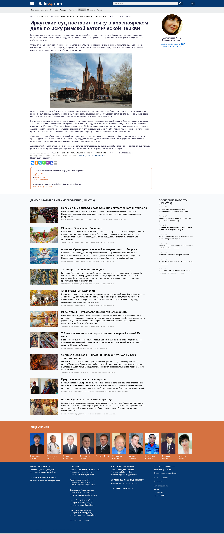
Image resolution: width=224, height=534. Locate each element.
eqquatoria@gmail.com (128, 475)
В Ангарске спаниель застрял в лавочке (174, 255)
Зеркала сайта (160, 496)
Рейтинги (73, 10)
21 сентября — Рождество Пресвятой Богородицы (94, 312)
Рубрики (54, 10)
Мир (110, 219)
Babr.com (50, 3)
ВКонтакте (39, 177)
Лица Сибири (39, 427)
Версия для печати (86, 155)
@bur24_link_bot (85, 472)
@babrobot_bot (125, 472)
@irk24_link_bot (84, 482)
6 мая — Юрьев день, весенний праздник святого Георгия (99, 249)
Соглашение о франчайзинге (166, 473)
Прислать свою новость (79, 520)
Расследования (77, 16)
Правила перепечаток (163, 470)
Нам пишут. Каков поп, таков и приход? (86, 399)
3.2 (45, 529)
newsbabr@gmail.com (47, 472)
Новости (91, 10)
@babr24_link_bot (46, 470)
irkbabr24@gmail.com (42, 186)
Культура (92, 242)
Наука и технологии (100, 219)
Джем (36, 175)
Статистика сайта (161, 486)
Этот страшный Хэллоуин (78, 290)
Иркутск (89, 16)
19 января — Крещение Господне (82, 269)
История (84, 242)
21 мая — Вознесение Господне (81, 228)
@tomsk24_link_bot (86, 513)
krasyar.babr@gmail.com (87, 495)
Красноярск (100, 16)
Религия (65, 16)
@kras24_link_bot (85, 492)
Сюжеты (44, 10)
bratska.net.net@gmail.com (49, 481)
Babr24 (56, 16)
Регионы (35, 10)
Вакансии (158, 481)
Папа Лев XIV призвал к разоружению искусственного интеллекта (104, 207)
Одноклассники (41, 180)
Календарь (158, 492)
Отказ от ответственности (164, 466)
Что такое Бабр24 (161, 478)
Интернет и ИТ (86, 219)
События (93, 372)
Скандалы (90, 391)
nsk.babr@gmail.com (86, 505)
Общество (85, 348)
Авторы (63, 10)
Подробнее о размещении (122, 488)
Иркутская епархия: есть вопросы (83, 379)
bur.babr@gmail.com (86, 475)
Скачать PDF (100, 155)
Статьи (82, 10)
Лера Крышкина (42, 16)
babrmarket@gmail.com (128, 483)
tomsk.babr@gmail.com (87, 515)
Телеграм (38, 173)
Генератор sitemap (83, 529)
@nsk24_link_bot (85, 503)
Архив (99, 10)
